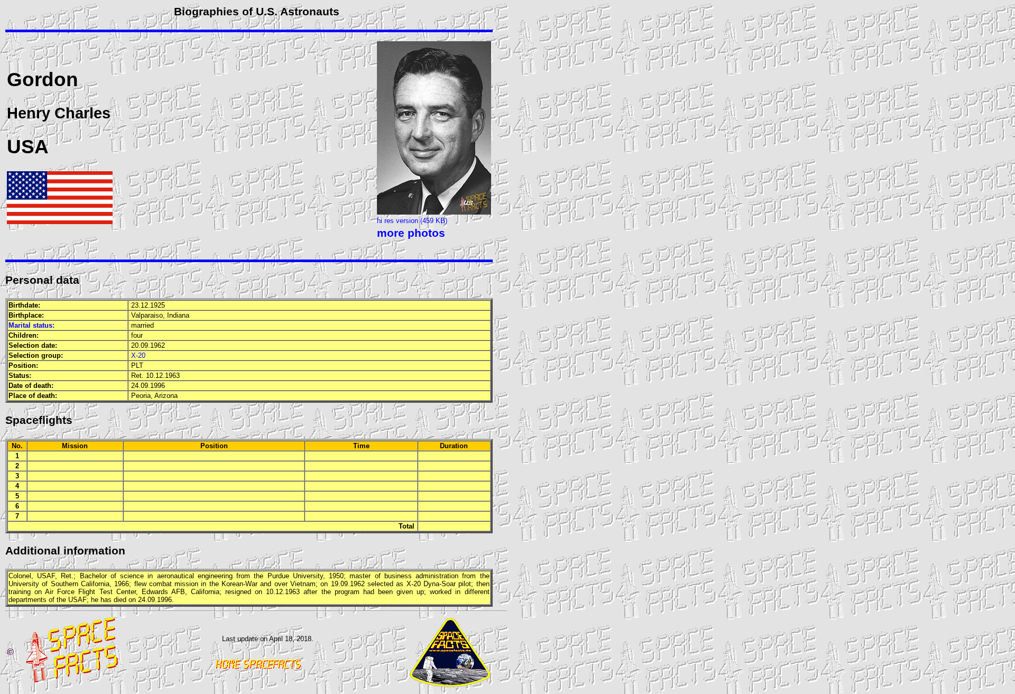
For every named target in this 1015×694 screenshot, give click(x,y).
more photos (411, 233)
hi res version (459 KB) (412, 221)
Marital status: (31, 325)
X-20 (138, 355)
